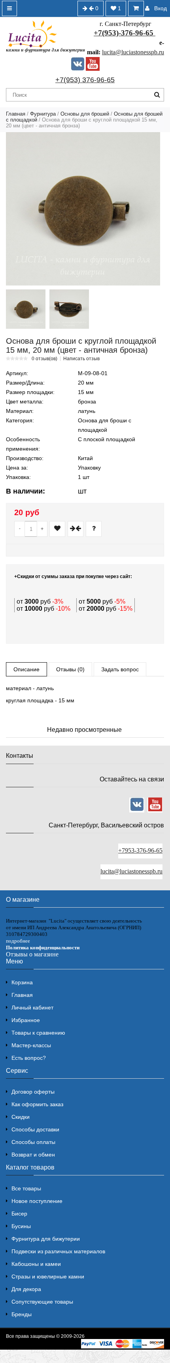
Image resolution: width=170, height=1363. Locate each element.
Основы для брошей (84, 114)
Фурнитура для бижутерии (45, 1239)
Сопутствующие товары (42, 1302)
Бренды (21, 1314)
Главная (15, 114)
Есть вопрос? (28, 1058)
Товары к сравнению (38, 1033)
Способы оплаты (33, 1142)
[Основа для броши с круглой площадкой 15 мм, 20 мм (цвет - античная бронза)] (83, 208)
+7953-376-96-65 (140, 850)
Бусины (21, 1226)
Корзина (22, 982)
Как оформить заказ (37, 1104)
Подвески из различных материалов (58, 1251)
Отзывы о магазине (32, 954)
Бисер (19, 1213)
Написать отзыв (81, 358)
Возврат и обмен (33, 1154)
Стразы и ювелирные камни (47, 1276)
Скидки (20, 1117)
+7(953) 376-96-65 (85, 80)
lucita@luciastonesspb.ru (133, 52)
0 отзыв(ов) (44, 358)
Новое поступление (36, 1201)
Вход (160, 8)
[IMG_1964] (25, 309)
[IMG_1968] (69, 309)
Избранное (25, 1020)
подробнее (18, 941)
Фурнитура (43, 114)
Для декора (26, 1289)
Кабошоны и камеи (36, 1264)
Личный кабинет (32, 1007)
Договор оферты (33, 1092)
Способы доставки (35, 1129)
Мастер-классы (31, 1045)
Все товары (26, 1188)
